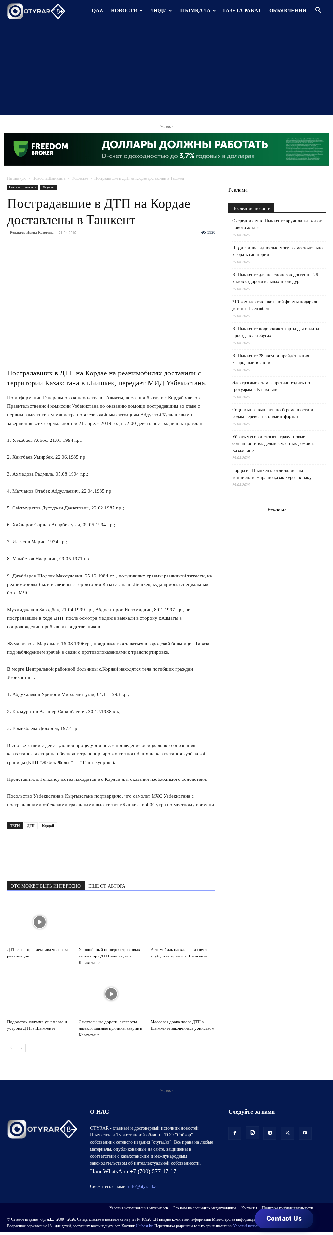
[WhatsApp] (13, 853)
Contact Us (284, 1218)
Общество (80, 178)
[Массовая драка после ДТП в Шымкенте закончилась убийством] (183, 993)
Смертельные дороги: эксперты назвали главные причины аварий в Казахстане (110, 1028)
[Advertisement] (166, 69)
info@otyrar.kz (142, 1186)
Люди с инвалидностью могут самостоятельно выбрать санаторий (277, 251)
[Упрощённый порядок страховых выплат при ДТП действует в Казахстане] (111, 922)
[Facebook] (58, 853)
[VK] (43, 853)
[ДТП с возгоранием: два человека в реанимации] (39, 922)
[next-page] (22, 1048)
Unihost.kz (144, 1226)
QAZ (97, 10)
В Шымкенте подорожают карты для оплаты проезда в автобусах (275, 332)
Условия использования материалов (138, 1208)
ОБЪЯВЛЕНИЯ (287, 10)
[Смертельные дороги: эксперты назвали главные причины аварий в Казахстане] (111, 993)
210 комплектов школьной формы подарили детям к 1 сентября (275, 305)
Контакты (249, 1208)
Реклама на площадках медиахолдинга (204, 1208)
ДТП (31, 826)
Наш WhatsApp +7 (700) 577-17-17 (133, 1171)
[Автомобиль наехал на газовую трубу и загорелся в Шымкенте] (183, 922)
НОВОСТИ (124, 10)
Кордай (48, 826)
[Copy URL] (88, 853)
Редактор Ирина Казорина (32, 232)
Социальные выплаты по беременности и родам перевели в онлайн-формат (272, 413)
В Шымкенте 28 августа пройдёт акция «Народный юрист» (270, 359)
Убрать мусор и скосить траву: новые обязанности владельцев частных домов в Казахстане (273, 443)
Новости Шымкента (49, 178)
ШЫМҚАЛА (195, 10)
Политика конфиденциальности (287, 1208)
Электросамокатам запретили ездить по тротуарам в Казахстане (271, 386)
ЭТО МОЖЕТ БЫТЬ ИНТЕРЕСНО (46, 886)
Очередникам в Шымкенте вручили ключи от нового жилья (277, 224)
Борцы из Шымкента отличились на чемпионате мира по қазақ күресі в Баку (272, 474)
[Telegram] (28, 853)
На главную (16, 178)
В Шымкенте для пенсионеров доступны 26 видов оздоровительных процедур (275, 278)
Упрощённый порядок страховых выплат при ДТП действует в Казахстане (109, 956)
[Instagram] (252, 1132)
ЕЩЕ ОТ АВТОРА (106, 886)
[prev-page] (11, 1048)
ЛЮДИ (158, 10)
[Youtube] (305, 1133)
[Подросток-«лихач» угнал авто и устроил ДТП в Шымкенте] (39, 993)
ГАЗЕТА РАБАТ (242, 10)
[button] (318, 11)
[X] (73, 853)
